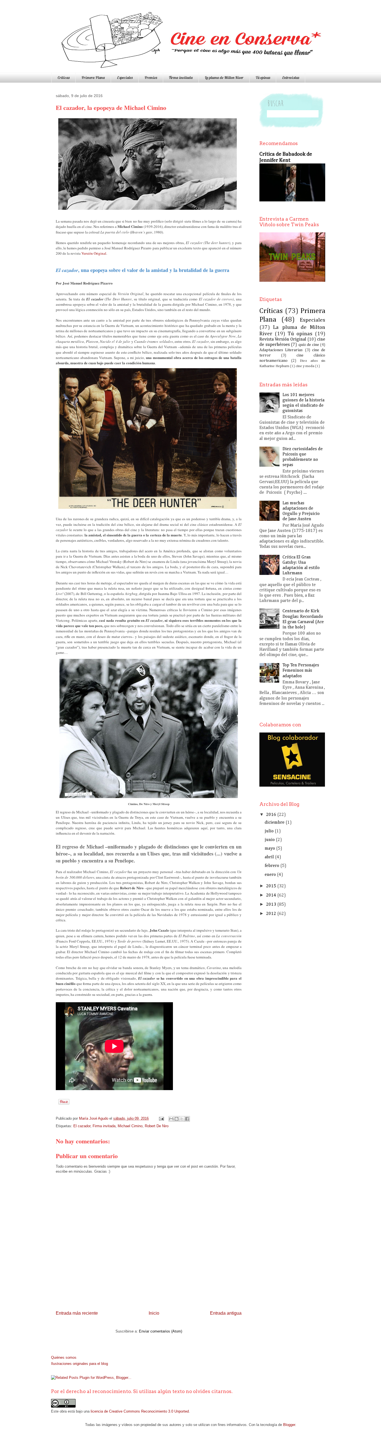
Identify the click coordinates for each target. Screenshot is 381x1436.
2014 (271, 895)
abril (269, 857)
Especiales (124, 77)
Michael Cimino (130, 1126)
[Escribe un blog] (176, 1119)
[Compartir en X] (182, 1119)
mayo (270, 848)
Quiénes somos (63, 1357)
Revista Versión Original (282, 339)
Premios (150, 77)
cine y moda (305, 366)
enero (270, 875)
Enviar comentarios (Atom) (160, 1331)
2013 (271, 904)
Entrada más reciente (77, 1313)
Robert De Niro (156, 1126)
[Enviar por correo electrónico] (171, 1119)
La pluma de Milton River (224, 77)
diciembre (274, 822)
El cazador (81, 1126)
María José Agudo (94, 1118)
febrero (272, 866)
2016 (271, 815)
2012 (271, 914)
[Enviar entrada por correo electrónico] (161, 1118)
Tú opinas (262, 77)
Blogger (289, 1425)
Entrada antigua (226, 1313)
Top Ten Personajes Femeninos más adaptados (301, 670)
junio (270, 840)
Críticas (63, 77)
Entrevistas (290, 77)
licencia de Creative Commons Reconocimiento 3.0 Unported (140, 1411)
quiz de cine (308, 345)
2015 (271, 886)
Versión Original (93, 253)
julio (269, 831)
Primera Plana (93, 77)
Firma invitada (181, 77)
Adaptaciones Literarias (281, 350)
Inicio (154, 1313)
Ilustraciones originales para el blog (79, 1364)
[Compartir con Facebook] (187, 1119)
